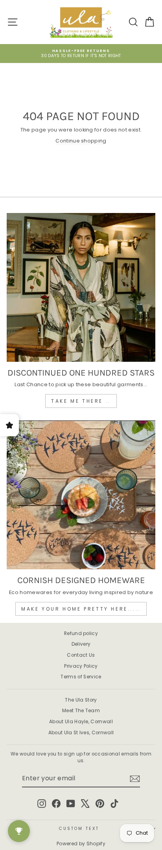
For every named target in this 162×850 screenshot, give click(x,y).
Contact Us (81, 655)
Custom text (79, 828)
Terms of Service (81, 677)
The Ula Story (81, 700)
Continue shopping (80, 140)
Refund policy (81, 633)
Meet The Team (81, 710)
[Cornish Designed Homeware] (81, 494)
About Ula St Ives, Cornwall (81, 733)
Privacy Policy (81, 666)
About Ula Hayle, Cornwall (81, 722)
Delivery (81, 644)
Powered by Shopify (81, 843)
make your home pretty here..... (81, 609)
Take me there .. (81, 401)
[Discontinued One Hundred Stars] (81, 287)
